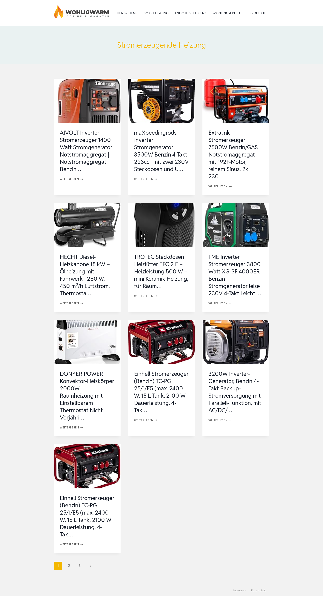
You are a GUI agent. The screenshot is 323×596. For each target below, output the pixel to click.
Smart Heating (156, 13)
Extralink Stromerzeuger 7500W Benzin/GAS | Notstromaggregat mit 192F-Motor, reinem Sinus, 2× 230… (234, 154)
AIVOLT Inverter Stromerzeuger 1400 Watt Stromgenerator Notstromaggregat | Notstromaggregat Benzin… (86, 151)
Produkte (258, 13)
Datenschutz (259, 590)
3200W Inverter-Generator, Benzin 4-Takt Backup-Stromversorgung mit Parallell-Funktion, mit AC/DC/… (234, 392)
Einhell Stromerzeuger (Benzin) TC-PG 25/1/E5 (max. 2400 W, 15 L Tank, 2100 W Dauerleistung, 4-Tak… (161, 392)
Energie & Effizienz (190, 13)
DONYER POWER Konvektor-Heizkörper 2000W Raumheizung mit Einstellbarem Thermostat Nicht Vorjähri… (87, 395)
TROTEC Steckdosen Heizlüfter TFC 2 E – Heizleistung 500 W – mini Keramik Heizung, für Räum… (161, 271)
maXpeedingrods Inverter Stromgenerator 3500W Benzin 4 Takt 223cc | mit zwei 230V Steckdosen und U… (161, 151)
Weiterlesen (71, 179)
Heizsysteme (127, 13)
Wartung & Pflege (228, 13)
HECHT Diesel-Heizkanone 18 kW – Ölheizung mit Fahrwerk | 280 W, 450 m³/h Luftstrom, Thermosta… (85, 275)
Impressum (239, 590)
